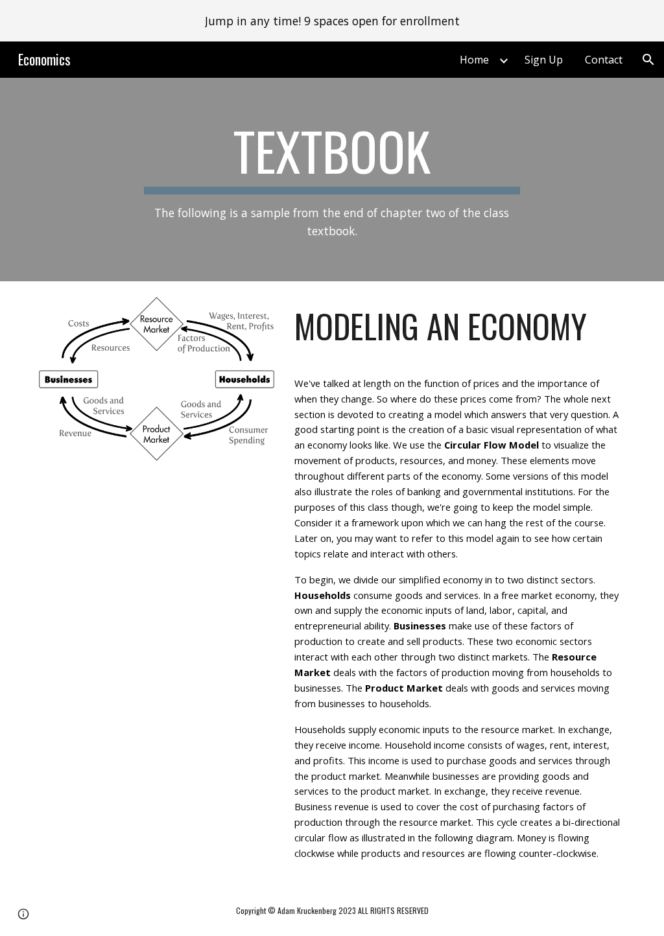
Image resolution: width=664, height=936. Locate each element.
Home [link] (474, 60)
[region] (332, 20)
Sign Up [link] (544, 60)
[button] (648, 59)
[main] (332, 179)
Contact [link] (603, 60)
